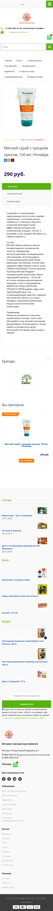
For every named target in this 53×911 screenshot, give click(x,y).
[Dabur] (26, 379)
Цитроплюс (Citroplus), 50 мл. (16, 580)
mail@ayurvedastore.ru (18, 32)
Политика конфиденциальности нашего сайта (24, 718)
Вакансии (7, 808)
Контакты (7, 813)
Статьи (5, 878)
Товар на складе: (27, 140)
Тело (4, 842)
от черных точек (26, 71)
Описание (12, 186)
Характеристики (14, 193)
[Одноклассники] (9, 160)
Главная (8, 60)
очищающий (10, 65)
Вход (22, 4)
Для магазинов (9, 795)
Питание (6, 856)
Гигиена (6, 838)
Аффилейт (7, 800)
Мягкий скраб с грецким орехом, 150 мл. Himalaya (26, 445)
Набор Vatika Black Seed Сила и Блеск (20, 596)
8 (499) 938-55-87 (10, 757)
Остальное (7, 865)
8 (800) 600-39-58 (10, 754)
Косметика (7, 860)
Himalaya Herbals (34, 76)
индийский (9, 71)
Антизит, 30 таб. (10, 613)
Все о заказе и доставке (14, 791)
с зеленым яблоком (12, 76)
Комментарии (13, 201)
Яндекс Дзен (8, 887)
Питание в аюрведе (11, 530)
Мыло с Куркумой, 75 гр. (13, 681)
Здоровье (7, 833)
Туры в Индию (9, 804)
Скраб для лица (34, 60)
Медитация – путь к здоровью (17, 515)
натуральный (28, 65)
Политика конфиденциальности (13, 819)
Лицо (18, 60)
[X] (12, 160)
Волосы (6, 851)
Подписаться (26, 704)
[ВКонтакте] (5, 160)
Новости (6, 882)
